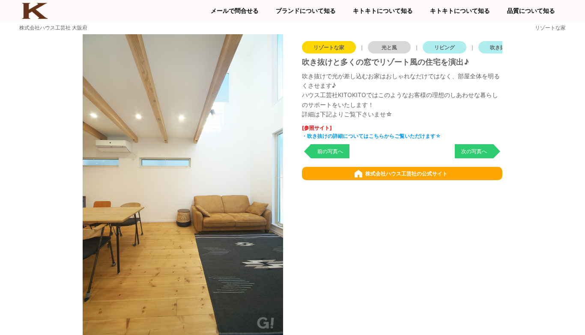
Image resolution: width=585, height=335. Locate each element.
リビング (444, 47)
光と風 (389, 47)
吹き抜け (500, 47)
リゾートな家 (328, 47)
